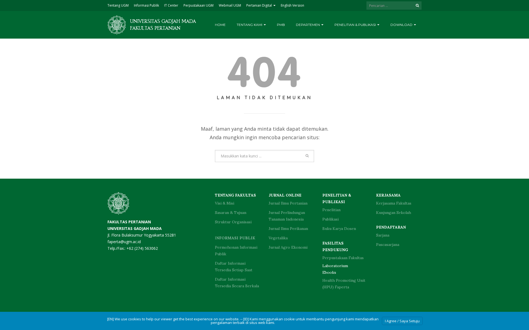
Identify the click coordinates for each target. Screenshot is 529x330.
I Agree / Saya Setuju (402, 320)
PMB (281, 25)
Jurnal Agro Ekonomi (288, 247)
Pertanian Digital (259, 5)
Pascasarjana (387, 244)
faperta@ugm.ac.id (124, 241)
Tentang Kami (250, 25)
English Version (292, 5)
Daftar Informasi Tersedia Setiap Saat (233, 266)
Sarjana (382, 235)
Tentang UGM (118, 5)
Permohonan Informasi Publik (236, 250)
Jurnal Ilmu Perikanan (288, 228)
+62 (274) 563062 (142, 248)
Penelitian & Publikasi (355, 25)
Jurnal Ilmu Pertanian (288, 203)
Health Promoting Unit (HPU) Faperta (343, 283)
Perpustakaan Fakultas (343, 257)
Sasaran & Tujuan (230, 212)
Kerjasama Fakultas (393, 203)
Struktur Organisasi (233, 221)
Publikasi (330, 219)
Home (220, 25)
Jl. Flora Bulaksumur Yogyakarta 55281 (141, 228)
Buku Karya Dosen (339, 228)
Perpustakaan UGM (198, 5)
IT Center (171, 5)
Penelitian (331, 209)
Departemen (308, 25)
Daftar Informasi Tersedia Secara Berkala (237, 282)
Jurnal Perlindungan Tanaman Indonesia (287, 216)
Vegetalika (278, 237)
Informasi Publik (146, 5)
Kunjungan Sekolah (393, 212)
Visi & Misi (224, 203)
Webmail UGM (230, 5)
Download (401, 25)
